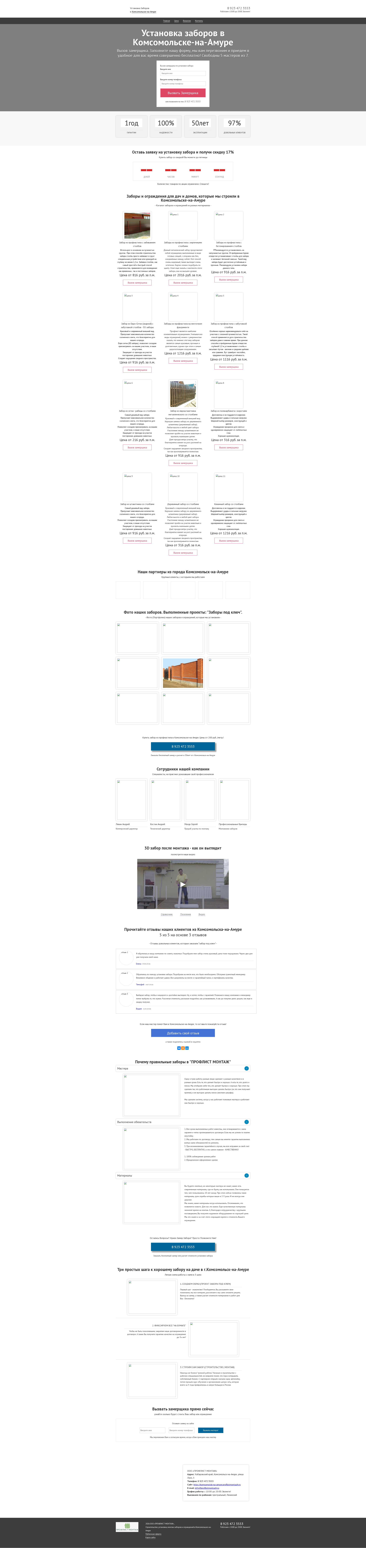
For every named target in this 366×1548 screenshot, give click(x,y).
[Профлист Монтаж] (127, 1531)
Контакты (199, 20)
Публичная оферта (153, 1534)
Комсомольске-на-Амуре (144, 11)
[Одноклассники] (183, 1048)
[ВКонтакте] (179, 1048)
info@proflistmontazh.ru (207, 1488)
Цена (176, 20)
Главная (166, 20)
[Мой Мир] (187, 1048)
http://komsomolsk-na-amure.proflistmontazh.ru (217, 1484)
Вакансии (187, 20)
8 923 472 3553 (183, 746)
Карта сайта (150, 1537)
